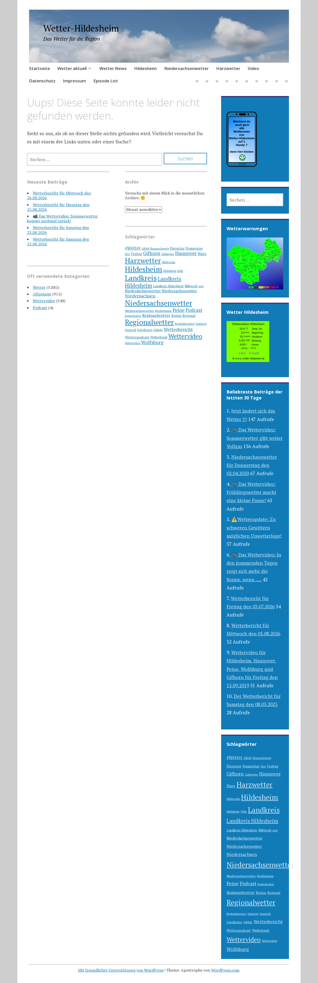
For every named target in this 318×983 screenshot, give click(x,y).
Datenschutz (42, 81)
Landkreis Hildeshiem (168, 286)
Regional (188, 316)
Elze (127, 254)
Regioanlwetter (156, 315)
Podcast (40, 307)
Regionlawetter (185, 324)
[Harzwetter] (246, 81)
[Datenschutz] (266, 81)
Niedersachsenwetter (186, 68)
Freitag (136, 254)
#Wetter (133, 248)
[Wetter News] (216, 81)
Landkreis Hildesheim (252, 820)
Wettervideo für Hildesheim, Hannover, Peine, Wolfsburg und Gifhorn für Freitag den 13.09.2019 (252, 668)
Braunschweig (160, 248)
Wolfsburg (152, 342)
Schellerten (145, 330)
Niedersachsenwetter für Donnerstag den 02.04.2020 (252, 465)
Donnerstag (194, 248)
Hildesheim (145, 68)
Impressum (74, 81)
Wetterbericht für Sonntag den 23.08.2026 (58, 230)
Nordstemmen (163, 311)
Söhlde (158, 330)
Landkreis (141, 278)
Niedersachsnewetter (139, 311)
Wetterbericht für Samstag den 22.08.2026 (58, 241)
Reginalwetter (133, 316)
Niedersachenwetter (179, 290)
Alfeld (146, 248)
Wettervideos (132, 343)
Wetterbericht (178, 329)
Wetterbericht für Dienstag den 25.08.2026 (58, 207)
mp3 (201, 286)
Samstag (201, 324)
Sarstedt (130, 330)
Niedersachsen (140, 296)
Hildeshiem (169, 271)
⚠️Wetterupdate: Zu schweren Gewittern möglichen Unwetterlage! (254, 527)
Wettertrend (158, 337)
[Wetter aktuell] (206, 81)
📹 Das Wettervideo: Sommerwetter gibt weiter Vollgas (255, 437)
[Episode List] (286, 81)
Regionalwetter (149, 322)
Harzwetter (228, 68)
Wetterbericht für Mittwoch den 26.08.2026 (59, 195)
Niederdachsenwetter (143, 291)
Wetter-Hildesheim (81, 28)
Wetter (39, 287)
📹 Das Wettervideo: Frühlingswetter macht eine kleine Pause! (251, 492)
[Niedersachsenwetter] (236, 81)
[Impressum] (276, 81)
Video (253, 68)
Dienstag (177, 248)
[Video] (256, 81)
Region (176, 316)
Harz (202, 253)
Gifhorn (151, 253)
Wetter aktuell (72, 68)
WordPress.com (225, 970)
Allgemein (42, 294)
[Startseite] (197, 81)
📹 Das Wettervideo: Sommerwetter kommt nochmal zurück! (62, 218)
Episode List (105, 81)
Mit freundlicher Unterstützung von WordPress (120, 970)
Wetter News (113, 68)
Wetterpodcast (137, 337)
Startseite (39, 68)
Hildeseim (168, 262)
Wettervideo (44, 300)
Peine (179, 310)
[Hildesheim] (226, 81)
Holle (180, 271)
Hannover (186, 253)
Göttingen (167, 254)
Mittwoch (191, 286)
